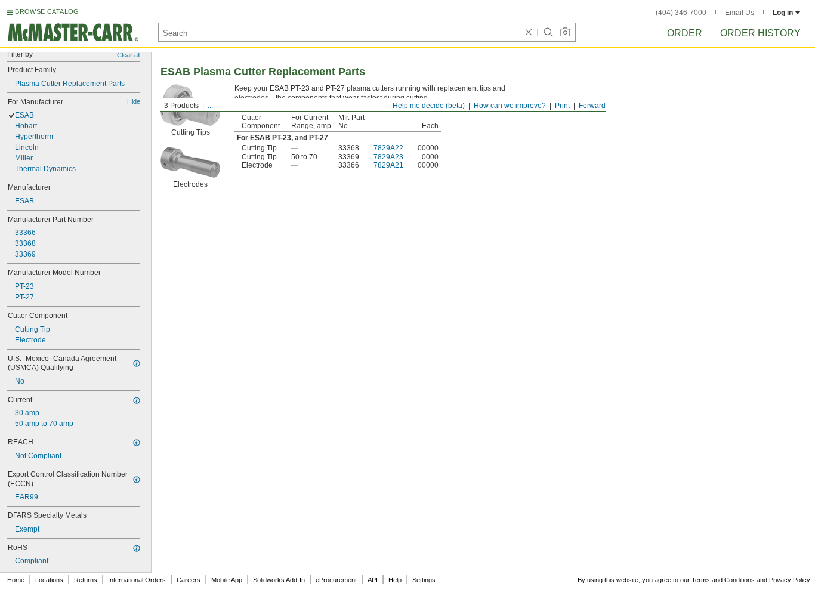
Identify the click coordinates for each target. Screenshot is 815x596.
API (373, 579)
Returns (85, 579)
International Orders (137, 579)
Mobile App (226, 579)
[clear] (528, 32)
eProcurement (336, 579)
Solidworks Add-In (279, 579)
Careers (188, 579)
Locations (49, 579)
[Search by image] (565, 32)
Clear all (128, 54)
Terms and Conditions (723, 579)
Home (15, 579)
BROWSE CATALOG (47, 11)
